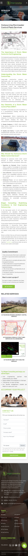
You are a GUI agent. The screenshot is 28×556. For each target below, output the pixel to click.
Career (17, 517)
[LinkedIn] (10, 545)
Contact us (9, 242)
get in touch (8, 286)
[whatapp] (13, 545)
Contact (17, 526)
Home (3, 14)
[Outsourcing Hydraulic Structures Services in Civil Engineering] (14, 330)
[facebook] (19, 545)
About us (4, 517)
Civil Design (15, 14)
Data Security (5, 526)
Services (8, 14)
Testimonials (18, 523)
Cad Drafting (5, 532)
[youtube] (16, 545)
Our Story (4, 520)
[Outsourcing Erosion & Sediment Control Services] (14, 307)
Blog (16, 520)
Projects (17, 514)
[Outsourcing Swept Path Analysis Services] (14, 352)
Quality (4, 523)
